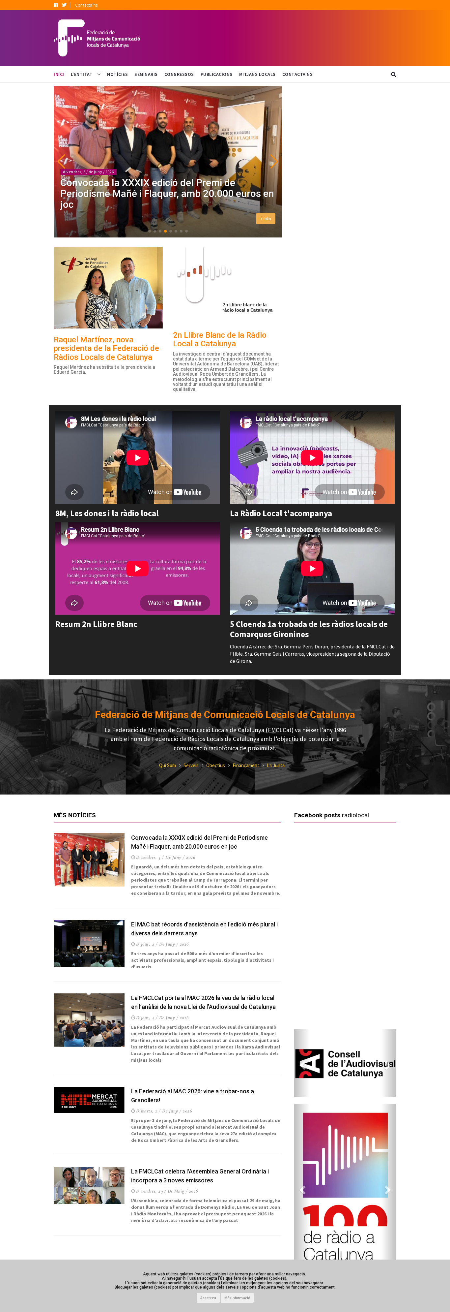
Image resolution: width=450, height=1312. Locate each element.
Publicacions (217, 74)
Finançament (246, 765)
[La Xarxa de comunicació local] (345, 1063)
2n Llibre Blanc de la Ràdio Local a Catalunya (220, 339)
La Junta (276, 765)
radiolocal (355, 815)
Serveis (191, 765)
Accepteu (208, 1297)
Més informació (237, 1297)
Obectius (215, 765)
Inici (59, 74)
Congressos (179, 74)
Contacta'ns (86, 5)
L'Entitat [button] (82, 74)
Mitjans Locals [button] (257, 74)
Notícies (117, 74)
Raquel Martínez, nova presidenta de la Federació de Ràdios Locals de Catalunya (106, 348)
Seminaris (146, 74)
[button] (61, 161)
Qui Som (167, 765)
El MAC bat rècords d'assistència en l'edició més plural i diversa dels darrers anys (164, 199)
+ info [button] (265, 219)
